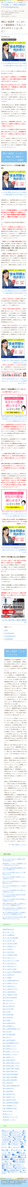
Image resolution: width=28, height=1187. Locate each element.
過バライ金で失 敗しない (10, 963)
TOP (12, 12)
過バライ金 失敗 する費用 (10, 943)
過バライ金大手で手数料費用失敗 (12, 972)
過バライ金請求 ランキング (10, 983)
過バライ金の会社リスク (9, 966)
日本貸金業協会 (8, 639)
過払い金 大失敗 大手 (9, 1006)
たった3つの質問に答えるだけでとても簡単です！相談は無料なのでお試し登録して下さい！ (14, 65)
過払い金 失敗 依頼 (8, 1014)
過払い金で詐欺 (7, 1031)
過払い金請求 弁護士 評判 (10, 1071)
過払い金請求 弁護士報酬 (10, 1077)
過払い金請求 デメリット (10, 1048)
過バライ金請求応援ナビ (9, 992)
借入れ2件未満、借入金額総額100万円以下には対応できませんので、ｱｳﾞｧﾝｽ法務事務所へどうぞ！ (14, 550)
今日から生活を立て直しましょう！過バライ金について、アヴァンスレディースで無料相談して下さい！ (14, 381)
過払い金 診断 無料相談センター (12, 1028)
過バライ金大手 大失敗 (15, 1135)
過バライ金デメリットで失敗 (11, 960)
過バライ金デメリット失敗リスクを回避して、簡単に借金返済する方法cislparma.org (13, 4)
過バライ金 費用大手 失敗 (10, 955)
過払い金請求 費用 (8, 1091)
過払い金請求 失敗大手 (9, 1060)
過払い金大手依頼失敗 (9, 1040)
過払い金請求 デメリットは (11, 1051)
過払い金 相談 (6, 1020)
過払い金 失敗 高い (8, 1017)
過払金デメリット (8, 1114)
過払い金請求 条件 (8, 1082)
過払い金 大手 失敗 (8, 1009)
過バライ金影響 (7, 977)
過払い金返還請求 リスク (10, 1105)
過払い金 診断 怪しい (9, 1026)
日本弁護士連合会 (9, 633)
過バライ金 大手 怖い (9, 940)
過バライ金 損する (8, 949)
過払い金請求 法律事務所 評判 (11, 1085)
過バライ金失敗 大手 (8, 975)
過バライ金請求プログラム (10, 989)
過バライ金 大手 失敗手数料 (10, 938)
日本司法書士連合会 (9, 636)
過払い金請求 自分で (8, 1088)
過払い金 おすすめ (8, 1000)
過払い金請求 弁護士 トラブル (11, 1065)
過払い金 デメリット (9, 1003)
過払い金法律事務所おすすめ (11, 1043)
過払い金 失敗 (6, 1011)
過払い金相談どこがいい (9, 1046)
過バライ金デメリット (9, 957)
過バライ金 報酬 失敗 (9, 935)
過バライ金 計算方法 (8, 952)
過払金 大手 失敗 (7, 1111)
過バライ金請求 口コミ (9, 986)
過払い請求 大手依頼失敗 (10, 997)
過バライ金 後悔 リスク (9, 946)
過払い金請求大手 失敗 (9, 1100)
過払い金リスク (7, 1037)
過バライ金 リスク (8, 932)
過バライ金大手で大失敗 (9, 969)
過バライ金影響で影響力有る (11, 980)
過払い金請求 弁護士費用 (10, 1080)
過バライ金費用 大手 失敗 (10, 994)
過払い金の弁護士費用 (9, 1034)
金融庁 (6, 630)
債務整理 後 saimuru (8, 929)
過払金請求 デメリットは (10, 1117)
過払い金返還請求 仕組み (10, 1108)
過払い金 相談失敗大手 (9, 1023)
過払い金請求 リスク (8, 1057)
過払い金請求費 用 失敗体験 (10, 1102)
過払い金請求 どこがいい (8, 39)
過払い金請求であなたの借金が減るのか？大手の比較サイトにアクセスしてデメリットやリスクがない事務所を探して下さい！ (14, 419)
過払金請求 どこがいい (9, 1119)
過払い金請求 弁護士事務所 (10, 1074)
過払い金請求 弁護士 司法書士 (11, 1068)
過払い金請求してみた (9, 1097)
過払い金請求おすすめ (9, 1094)
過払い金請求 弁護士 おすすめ (11, 1063)
